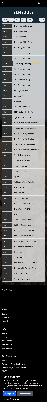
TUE (11, 20)
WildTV (4, 360)
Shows (4, 314)
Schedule (5, 317)
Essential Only (25, 393)
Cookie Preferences (11, 399)
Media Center (7, 344)
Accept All (9, 393)
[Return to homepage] (9, 3)
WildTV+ (5, 371)
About (4, 334)
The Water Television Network (14, 364)
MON (5, 20)
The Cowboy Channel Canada (14, 367)
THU (23, 20)
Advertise (6, 321)
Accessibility (7, 341)
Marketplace (7, 348)
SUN (42, 20)
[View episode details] (43, 26)
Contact (5, 337)
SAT (36, 20)
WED (17, 20)
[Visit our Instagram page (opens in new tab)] (39, 3)
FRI (30, 20)
